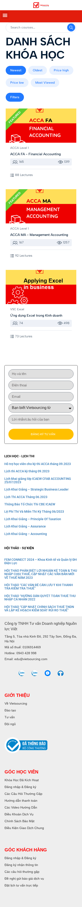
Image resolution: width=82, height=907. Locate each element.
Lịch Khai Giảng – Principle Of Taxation (32, 519)
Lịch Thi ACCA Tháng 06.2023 (25, 497)
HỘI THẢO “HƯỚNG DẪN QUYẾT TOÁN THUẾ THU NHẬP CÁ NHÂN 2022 (40, 597)
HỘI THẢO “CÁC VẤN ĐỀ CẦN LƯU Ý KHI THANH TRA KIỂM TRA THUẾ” (38, 586)
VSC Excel (17, 309)
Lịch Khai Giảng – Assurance (25, 526)
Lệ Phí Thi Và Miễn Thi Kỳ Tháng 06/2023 (34, 511)
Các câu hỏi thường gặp (22, 871)
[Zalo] (22, 673)
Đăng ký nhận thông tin (21, 865)
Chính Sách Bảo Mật (19, 821)
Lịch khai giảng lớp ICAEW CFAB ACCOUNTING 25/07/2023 (37, 480)
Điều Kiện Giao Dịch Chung (24, 828)
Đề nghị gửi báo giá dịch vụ (24, 878)
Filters (14, 97)
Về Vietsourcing (16, 703)
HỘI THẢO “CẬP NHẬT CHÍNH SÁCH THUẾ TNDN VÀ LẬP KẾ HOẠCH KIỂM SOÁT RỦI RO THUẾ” (39, 608)
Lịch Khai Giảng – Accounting (25, 534)
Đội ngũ (10, 724)
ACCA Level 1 (19, 148)
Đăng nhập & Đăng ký (20, 787)
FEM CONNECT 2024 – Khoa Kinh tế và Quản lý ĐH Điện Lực (40, 561)
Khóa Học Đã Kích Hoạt (22, 780)
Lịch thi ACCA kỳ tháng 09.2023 (26, 471)
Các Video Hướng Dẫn (21, 807)
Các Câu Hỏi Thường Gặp (23, 794)
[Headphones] (61, 673)
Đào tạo (10, 710)
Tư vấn (10, 717)
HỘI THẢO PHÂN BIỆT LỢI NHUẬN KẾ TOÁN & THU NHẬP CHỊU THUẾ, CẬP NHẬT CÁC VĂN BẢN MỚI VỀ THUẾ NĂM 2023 (40, 574)
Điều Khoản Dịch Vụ (19, 814)
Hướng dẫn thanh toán (21, 800)
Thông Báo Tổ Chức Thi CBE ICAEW (29, 504)
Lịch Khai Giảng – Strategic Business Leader (36, 489)
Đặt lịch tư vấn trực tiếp (21, 885)
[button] (5, 15)
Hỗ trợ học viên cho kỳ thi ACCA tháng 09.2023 (37, 464)
